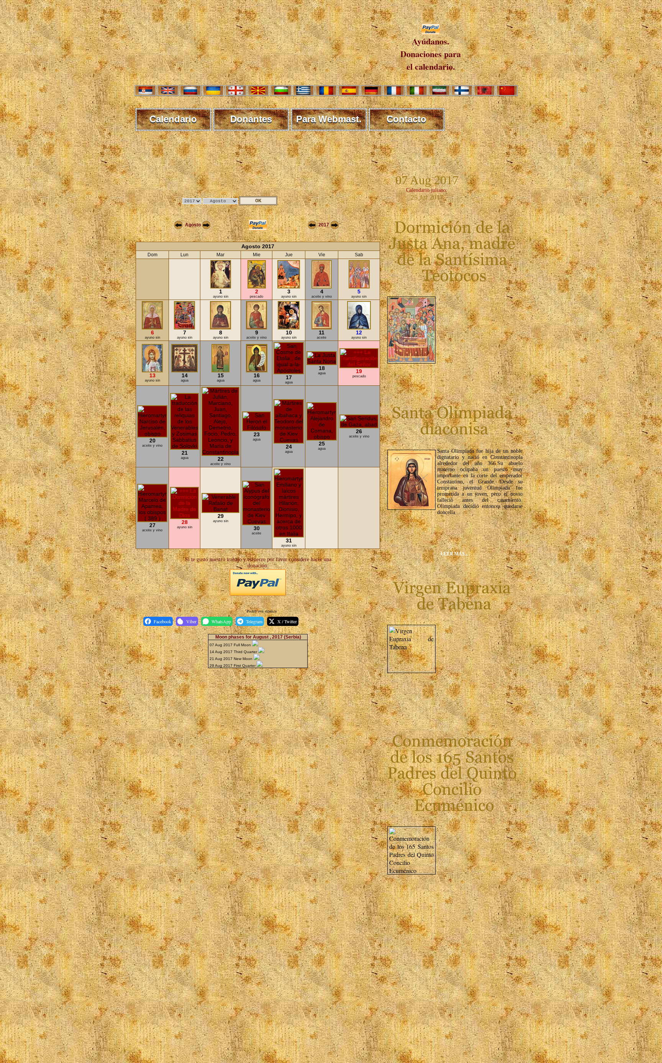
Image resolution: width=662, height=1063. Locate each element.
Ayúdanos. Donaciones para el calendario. (430, 54)
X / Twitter (287, 621)
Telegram (254, 621)
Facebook (162, 621)
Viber (191, 621)
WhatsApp (221, 621)
